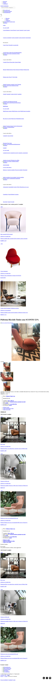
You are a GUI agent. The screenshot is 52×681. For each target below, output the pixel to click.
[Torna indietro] (5, 22)
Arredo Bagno (18, 102)
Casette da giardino (11, 169)
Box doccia (5, 118)
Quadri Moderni (11, 194)
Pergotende (25, 169)
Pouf (14, 77)
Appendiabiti (10, 187)
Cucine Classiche (19, 30)
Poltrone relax (6, 77)
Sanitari (4, 126)
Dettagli (2, 411)
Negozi (4, 2)
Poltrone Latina (6, 407)
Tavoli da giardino (20, 177)
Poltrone (21, 69)
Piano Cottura (9, 52)
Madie (19, 62)
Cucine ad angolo (14, 37)
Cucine (13, 21)
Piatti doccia (13, 118)
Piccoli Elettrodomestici (17, 52)
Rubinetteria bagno (20, 118)
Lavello (4, 52)
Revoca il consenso (13, 676)
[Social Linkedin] (44, 678)
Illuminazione (17, 144)
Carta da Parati (10, 135)
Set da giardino (13, 177)
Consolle (5, 62)
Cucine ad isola (22, 37)
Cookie (5, 676)
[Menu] (1, 16)
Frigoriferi (11, 45)
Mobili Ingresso (10, 69)
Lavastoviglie (15, 45)
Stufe (11, 143)
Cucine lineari (28, 37)
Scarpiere (17, 194)
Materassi (11, 101)
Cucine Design (13, 30)
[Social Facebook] (47, 678)
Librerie (16, 62)
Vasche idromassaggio (17, 126)
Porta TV (11, 77)
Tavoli (15, 84)
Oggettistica (5, 194)
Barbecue (5, 169)
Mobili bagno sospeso (7, 111)
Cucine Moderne (6, 30)
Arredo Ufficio (17, 187)
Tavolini (12, 201)
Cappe (4, 45)
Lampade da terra (6, 152)
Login (14, 679)
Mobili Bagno (5, 106)
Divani (8, 62)
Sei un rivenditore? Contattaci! (7, 679)
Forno (7, 45)
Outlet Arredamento (4, 5)
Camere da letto (14, 94)
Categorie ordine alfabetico (7, 167)
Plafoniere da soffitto (15, 160)
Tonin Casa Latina (6, 409)
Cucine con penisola (7, 37)
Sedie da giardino (6, 177)
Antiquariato (5, 187)
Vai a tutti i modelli (6, 27)
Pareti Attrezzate (16, 69)
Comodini (5, 101)
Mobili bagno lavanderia (25, 111)
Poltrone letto (26, 69)
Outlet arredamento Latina (8, 408)
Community (5, 3)
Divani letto (12, 62)
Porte (8, 143)
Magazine (5, 1)
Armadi (4, 94)
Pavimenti (5, 143)
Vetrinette (19, 84)
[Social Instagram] (50, 678)
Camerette (8, 94)
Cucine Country (26, 30)
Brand (8, 675)
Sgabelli (4, 84)
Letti (8, 101)
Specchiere (5, 201)
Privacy (2, 676)
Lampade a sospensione (23, 152)
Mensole (4, 69)
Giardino (17, 161)
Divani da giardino (19, 169)
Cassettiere (19, 94)
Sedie (16, 77)
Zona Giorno (17, 53)
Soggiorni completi (10, 84)
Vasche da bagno (9, 126)
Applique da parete (7, 160)
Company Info (3, 675)
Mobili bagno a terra (16, 111)
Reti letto (15, 101)
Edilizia (12, 127)
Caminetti (5, 135)
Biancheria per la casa (24, 187)
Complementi (17, 178)
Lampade (4, 147)
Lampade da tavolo (14, 152)
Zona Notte (16, 85)
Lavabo (9, 118)
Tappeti (9, 201)
